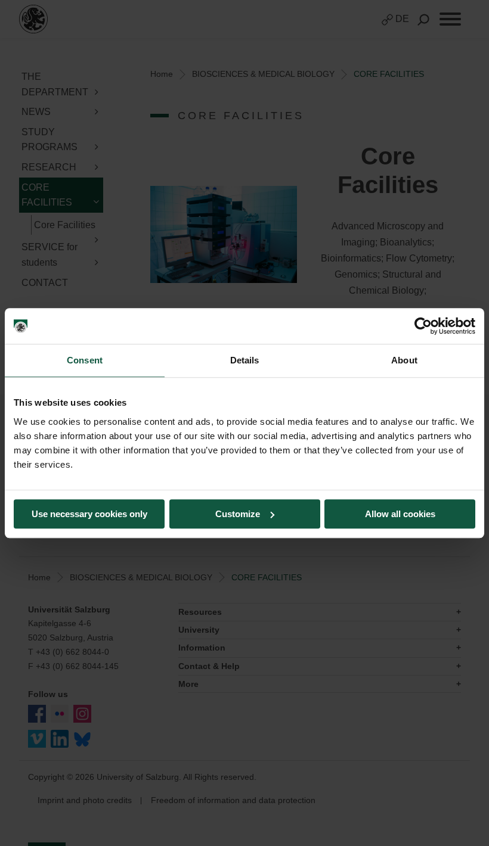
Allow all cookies (400, 514)
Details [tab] (244, 360)
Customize (237, 514)
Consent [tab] (85, 360)
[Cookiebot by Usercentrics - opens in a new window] (423, 326)
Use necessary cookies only (89, 514)
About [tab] (404, 360)
